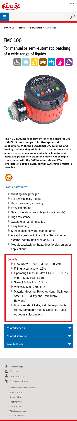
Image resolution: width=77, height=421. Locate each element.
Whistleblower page (17, 411)
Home (71, 3)
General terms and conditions (22, 388)
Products (22, 28)
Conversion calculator (18, 381)
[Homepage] (11, 6)
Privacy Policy (15, 392)
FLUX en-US (8, 28)
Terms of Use (15, 406)
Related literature (17, 336)
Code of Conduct (16, 416)
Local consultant (16, 376)
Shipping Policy (16, 402)
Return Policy (15, 397)
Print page (13, 371)
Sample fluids (14, 344)
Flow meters (36, 28)
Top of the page (16, 367)
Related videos (15, 328)
